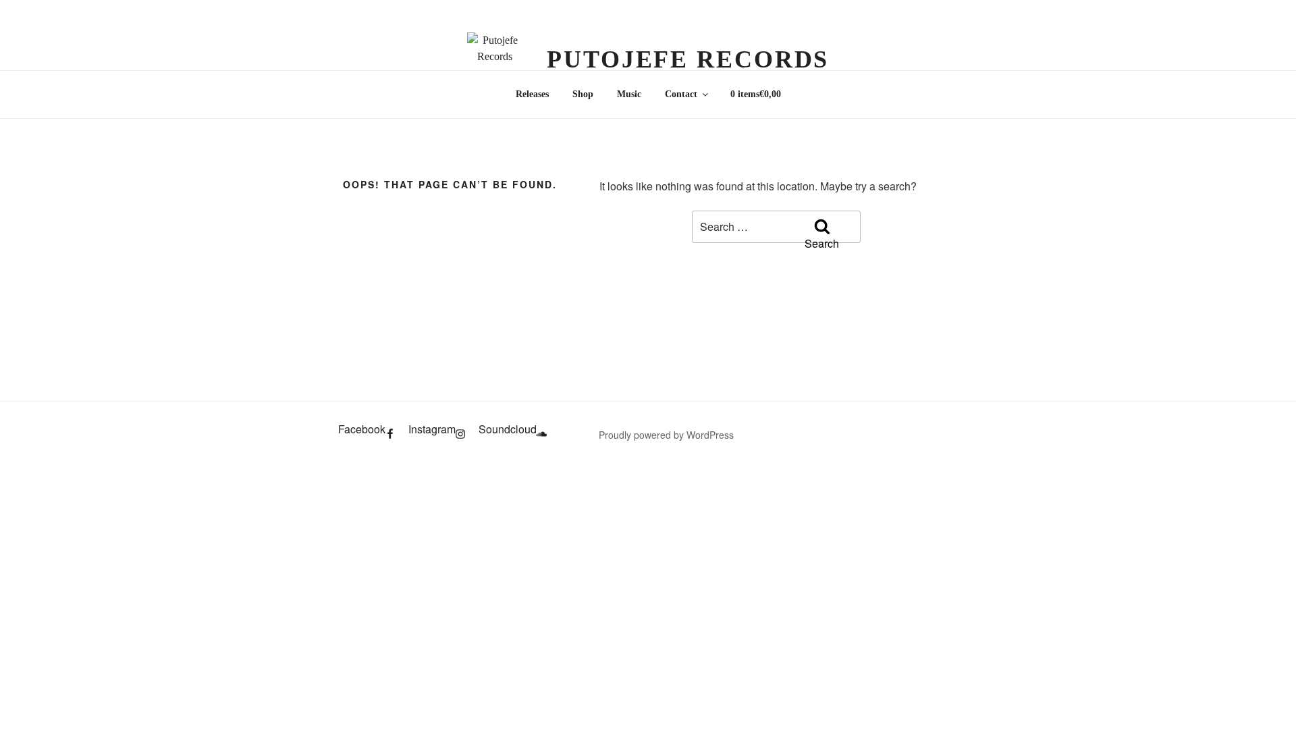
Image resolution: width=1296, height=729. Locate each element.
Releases (532, 94)
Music (629, 94)
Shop (582, 94)
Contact (681, 94)
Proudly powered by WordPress (666, 434)
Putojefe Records (688, 59)
